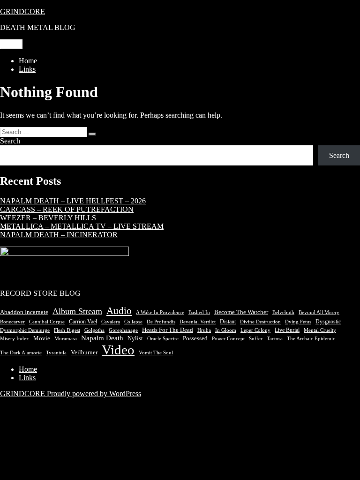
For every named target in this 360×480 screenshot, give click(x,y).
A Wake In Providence (160, 312)
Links (27, 69)
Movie (41, 338)
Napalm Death (102, 338)
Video (118, 349)
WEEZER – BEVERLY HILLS (48, 218)
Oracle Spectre (163, 338)
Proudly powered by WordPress (94, 394)
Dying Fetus (298, 321)
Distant (228, 321)
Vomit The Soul (156, 352)
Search (10, 141)
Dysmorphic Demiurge (25, 330)
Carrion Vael (83, 321)
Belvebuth (283, 312)
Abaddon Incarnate (24, 311)
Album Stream (77, 311)
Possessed (195, 338)
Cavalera (110, 321)
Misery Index (14, 338)
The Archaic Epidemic (311, 338)
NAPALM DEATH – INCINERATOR (59, 235)
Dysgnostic (328, 321)
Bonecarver (12, 321)
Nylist (135, 338)
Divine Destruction (260, 321)
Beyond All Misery (319, 312)
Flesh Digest (67, 330)
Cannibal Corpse (47, 321)
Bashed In (199, 312)
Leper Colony (255, 330)
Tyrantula (56, 352)
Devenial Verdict (198, 321)
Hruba (204, 330)
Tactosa (275, 338)
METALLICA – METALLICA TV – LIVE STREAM (82, 226)
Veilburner (84, 352)
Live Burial (287, 330)
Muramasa (65, 338)
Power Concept (228, 338)
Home (28, 61)
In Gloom (225, 330)
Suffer (255, 338)
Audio (119, 310)
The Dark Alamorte (21, 352)
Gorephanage (123, 330)
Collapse (133, 321)
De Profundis (161, 321)
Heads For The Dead (167, 330)
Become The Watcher (241, 311)
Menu (11, 44)
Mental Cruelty (320, 330)
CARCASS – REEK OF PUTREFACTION (67, 209)
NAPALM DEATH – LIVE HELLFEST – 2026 (73, 201)
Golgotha (94, 330)
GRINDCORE (22, 11)
